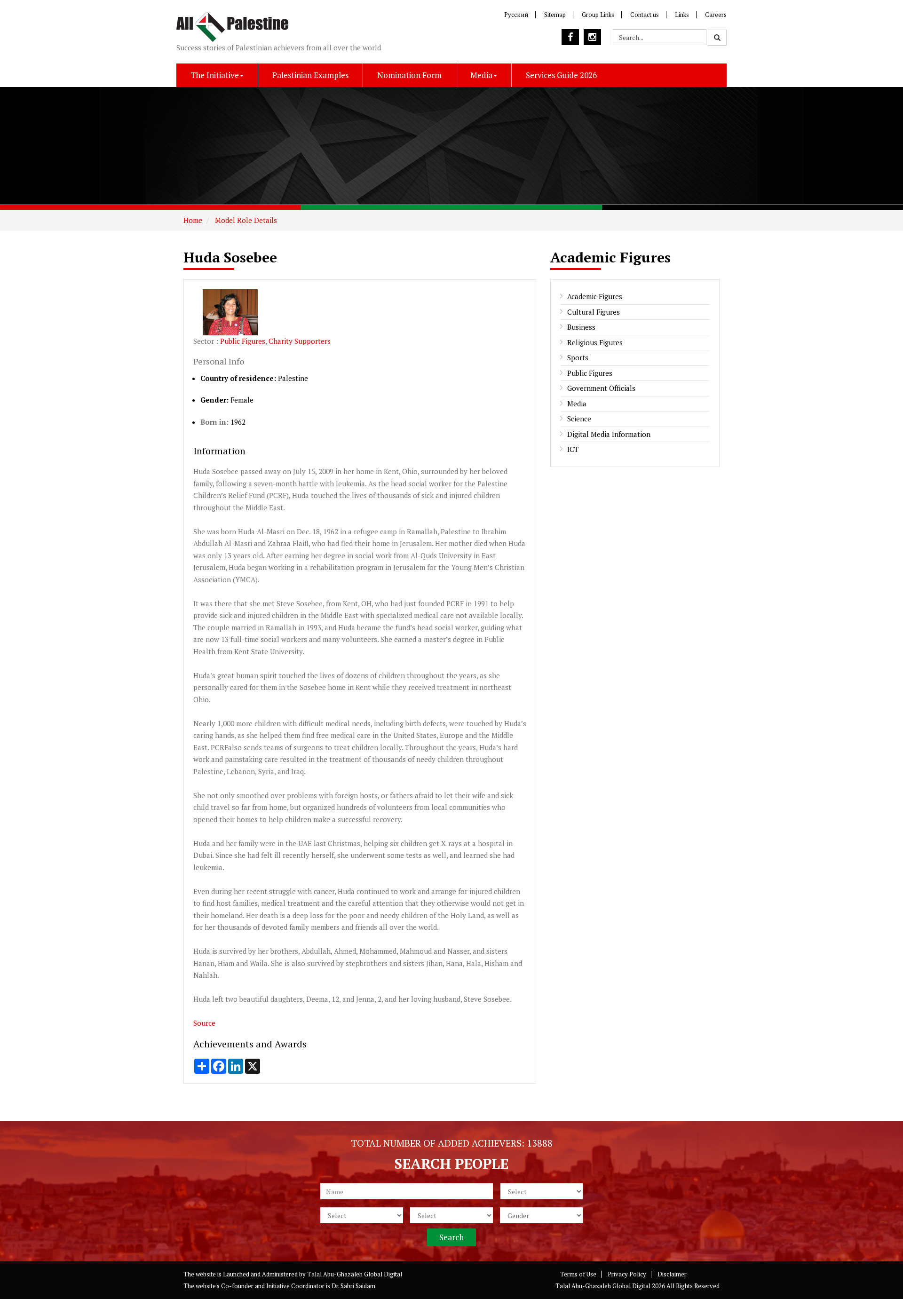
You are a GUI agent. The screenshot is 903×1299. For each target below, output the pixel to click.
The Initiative (214, 75)
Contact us (644, 14)
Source (204, 1023)
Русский (516, 14)
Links (682, 14)
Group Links (598, 14)
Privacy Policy (627, 1274)
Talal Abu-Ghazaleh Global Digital (354, 1274)
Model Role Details (245, 220)
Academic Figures (594, 296)
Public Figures (242, 341)
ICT (572, 449)
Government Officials (601, 388)
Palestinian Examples (310, 75)
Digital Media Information (608, 434)
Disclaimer (672, 1274)
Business (581, 327)
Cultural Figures (593, 312)
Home (192, 220)
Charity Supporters (300, 341)
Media (481, 75)
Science (579, 418)
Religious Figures (595, 342)
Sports (577, 357)
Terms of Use (578, 1274)
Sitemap (555, 14)
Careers (716, 14)
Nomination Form (409, 75)
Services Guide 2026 (561, 75)
